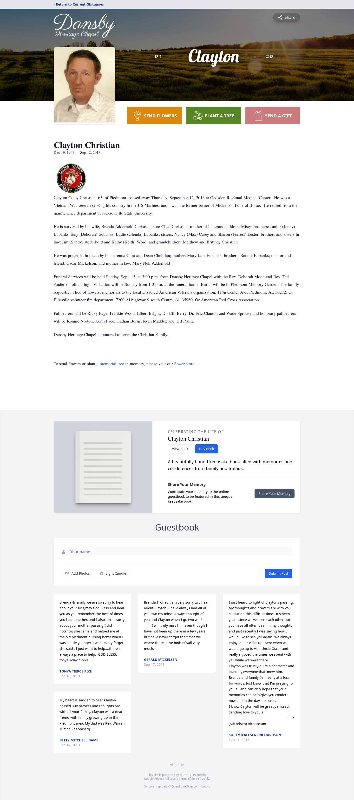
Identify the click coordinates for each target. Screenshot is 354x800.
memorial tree (112, 363)
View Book (180, 448)
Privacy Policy (163, 779)
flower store (184, 363)
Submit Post (278, 573)
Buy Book (206, 448)
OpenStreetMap (182, 786)
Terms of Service (190, 779)
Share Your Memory (274, 493)
